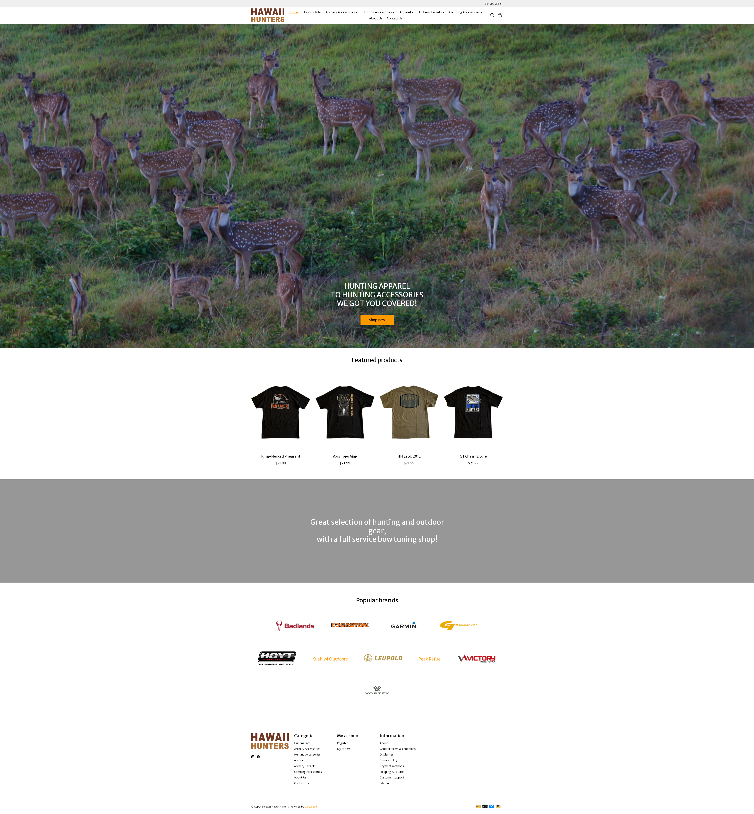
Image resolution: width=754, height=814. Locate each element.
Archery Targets (305, 766)
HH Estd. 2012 (409, 456)
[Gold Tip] (458, 626)
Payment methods (392, 766)
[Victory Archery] (477, 658)
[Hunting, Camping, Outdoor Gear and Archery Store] (267, 15)
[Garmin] (404, 626)
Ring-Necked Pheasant (280, 456)
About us (386, 743)
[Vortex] (377, 691)
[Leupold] (383, 658)
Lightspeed (311, 806)
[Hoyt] (276, 658)
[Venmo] (491, 807)
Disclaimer (386, 754)
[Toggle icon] (492, 15)
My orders (343, 749)
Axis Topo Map (345, 456)
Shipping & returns (392, 772)
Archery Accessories (307, 749)
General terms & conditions (398, 749)
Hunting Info (312, 12)
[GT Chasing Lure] (473, 412)
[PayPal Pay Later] (498, 807)
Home (293, 12)
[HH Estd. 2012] (409, 412)
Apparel (299, 760)
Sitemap (385, 783)
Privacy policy (388, 760)
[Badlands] (295, 626)
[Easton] (349, 626)
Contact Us (395, 18)
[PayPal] (478, 807)
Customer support (392, 777)
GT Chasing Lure (473, 456)
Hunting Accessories (307, 754)
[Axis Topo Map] (345, 412)
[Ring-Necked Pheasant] (280, 412)
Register (342, 743)
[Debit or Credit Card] (485, 807)
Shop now (377, 319)
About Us (375, 18)
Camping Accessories (308, 772)
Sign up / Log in (493, 3)
